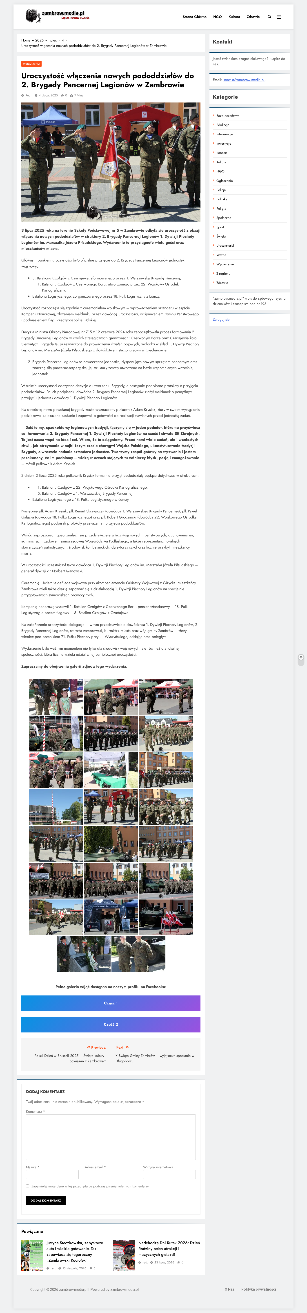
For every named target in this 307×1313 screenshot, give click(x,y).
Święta (221, 236)
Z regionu (223, 273)
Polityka (221, 199)
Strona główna (194, 16)
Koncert (221, 152)
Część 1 (111, 1003)
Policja (221, 189)
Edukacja (222, 124)
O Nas (230, 1289)
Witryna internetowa (158, 1167)
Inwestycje (223, 143)
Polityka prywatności (258, 1289)
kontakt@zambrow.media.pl (244, 79)
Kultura (234, 16)
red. (28, 95)
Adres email (95, 1167)
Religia (221, 208)
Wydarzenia (31, 64)
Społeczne (223, 217)
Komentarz (35, 1111)
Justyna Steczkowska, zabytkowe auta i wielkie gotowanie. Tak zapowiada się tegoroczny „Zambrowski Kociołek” (75, 1251)
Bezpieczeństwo (227, 115)
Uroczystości (225, 245)
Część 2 (111, 1024)
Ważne (221, 255)
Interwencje (224, 134)
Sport (220, 227)
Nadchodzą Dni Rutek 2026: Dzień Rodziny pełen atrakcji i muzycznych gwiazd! (169, 1248)
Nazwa (33, 1167)
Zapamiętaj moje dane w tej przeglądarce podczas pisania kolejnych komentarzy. (90, 1186)
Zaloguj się (221, 319)
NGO (217, 16)
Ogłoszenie (224, 180)
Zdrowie (253, 16)
